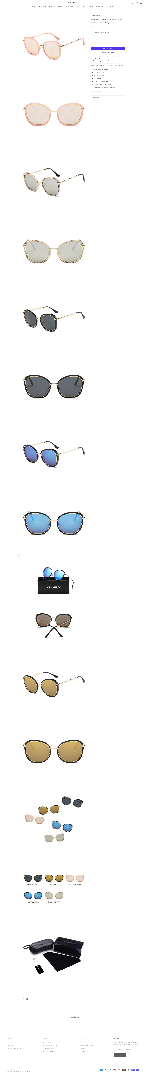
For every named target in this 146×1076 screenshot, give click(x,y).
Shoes (77, 6)
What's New (42, 6)
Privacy (82, 1054)
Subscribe (120, 1055)
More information (96, 97)
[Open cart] (141, 3)
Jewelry (91, 6)
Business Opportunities (14, 1048)
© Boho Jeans (10, 1069)
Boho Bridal (69, 6)
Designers (52, 6)
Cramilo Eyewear (95, 15)
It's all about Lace (48, 1048)
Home (34, 6)
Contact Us (10, 1045)
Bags (84, 6)
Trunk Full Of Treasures (49, 1051)
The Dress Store (48, 1042)
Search (82, 1042)
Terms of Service (85, 1051)
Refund (82, 1048)
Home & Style (110, 6)
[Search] (137, 2)
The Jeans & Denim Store (50, 1045)
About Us (9, 1042)
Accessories (99, 6)
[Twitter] (97, 91)
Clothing (60, 6)
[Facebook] (95, 91)
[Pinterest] (99, 91)
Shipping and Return (86, 1045)
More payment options (108, 53)
